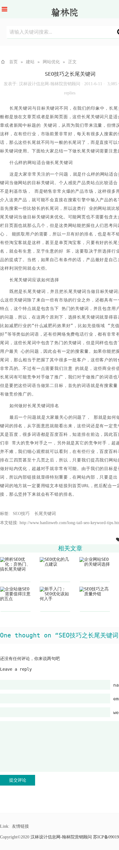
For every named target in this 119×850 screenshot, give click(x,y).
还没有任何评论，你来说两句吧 (30, 658)
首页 (13, 62)
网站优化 (51, 62)
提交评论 (17, 780)
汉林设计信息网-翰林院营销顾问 (49, 84)
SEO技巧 (21, 513)
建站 (30, 62)
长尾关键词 (45, 513)
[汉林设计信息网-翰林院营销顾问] (65, 14)
